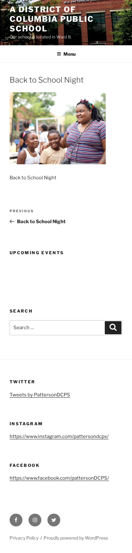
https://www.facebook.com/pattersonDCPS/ (59, 478)
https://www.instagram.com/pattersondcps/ (59, 436)
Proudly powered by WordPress (76, 538)
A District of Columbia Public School (52, 19)
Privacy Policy (24, 538)
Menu (69, 54)
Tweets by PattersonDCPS (40, 395)
